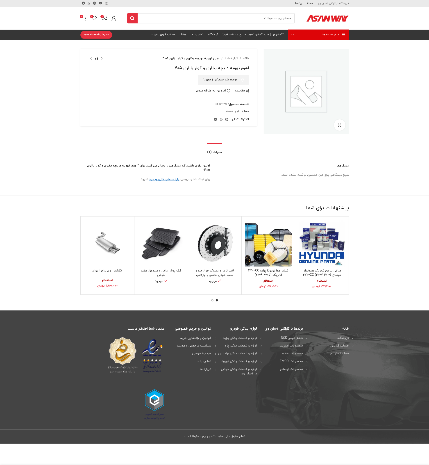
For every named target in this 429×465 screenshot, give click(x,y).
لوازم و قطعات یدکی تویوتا (239, 361)
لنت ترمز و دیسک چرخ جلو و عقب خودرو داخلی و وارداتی (214, 273)
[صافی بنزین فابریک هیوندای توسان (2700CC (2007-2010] (322, 243)
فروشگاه (343, 338)
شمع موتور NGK (292, 338)
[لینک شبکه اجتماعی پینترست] (95, 3)
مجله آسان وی (339, 353)
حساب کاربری (339, 346)
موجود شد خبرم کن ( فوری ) (220, 80)
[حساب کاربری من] (113, 18)
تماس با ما (204, 361)
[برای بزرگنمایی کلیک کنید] (339, 125)
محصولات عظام (292, 353)
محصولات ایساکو (291, 369)
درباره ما (205, 369)
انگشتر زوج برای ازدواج (107, 271)
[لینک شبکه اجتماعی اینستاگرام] (106, 3)
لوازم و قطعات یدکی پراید (240, 338)
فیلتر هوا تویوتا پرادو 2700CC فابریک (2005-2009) (268, 273)
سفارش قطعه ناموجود (96, 34)
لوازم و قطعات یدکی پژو (241, 346)
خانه (246, 58)
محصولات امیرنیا (291, 346)
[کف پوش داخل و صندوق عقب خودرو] (161, 243)
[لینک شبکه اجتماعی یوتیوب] (101, 3)
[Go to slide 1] (217, 300)
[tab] (214, 150)
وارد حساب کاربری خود (164, 179)
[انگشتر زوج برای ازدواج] (107, 243)
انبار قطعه (231, 58)
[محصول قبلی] (101, 58)
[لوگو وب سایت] (327, 18)
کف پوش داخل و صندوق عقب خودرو (161, 273)
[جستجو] (132, 18)
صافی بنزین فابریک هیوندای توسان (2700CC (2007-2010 (322, 273)
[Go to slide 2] (212, 300)
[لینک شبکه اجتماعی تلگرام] (83, 3)
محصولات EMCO (291, 361)
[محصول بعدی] (91, 58)
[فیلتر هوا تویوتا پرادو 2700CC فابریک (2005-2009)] (268, 243)
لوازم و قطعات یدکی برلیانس (237, 353)
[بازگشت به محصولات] (96, 58)
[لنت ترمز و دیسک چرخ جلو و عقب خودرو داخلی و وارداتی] (214, 243)
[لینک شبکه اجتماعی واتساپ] (89, 3)
